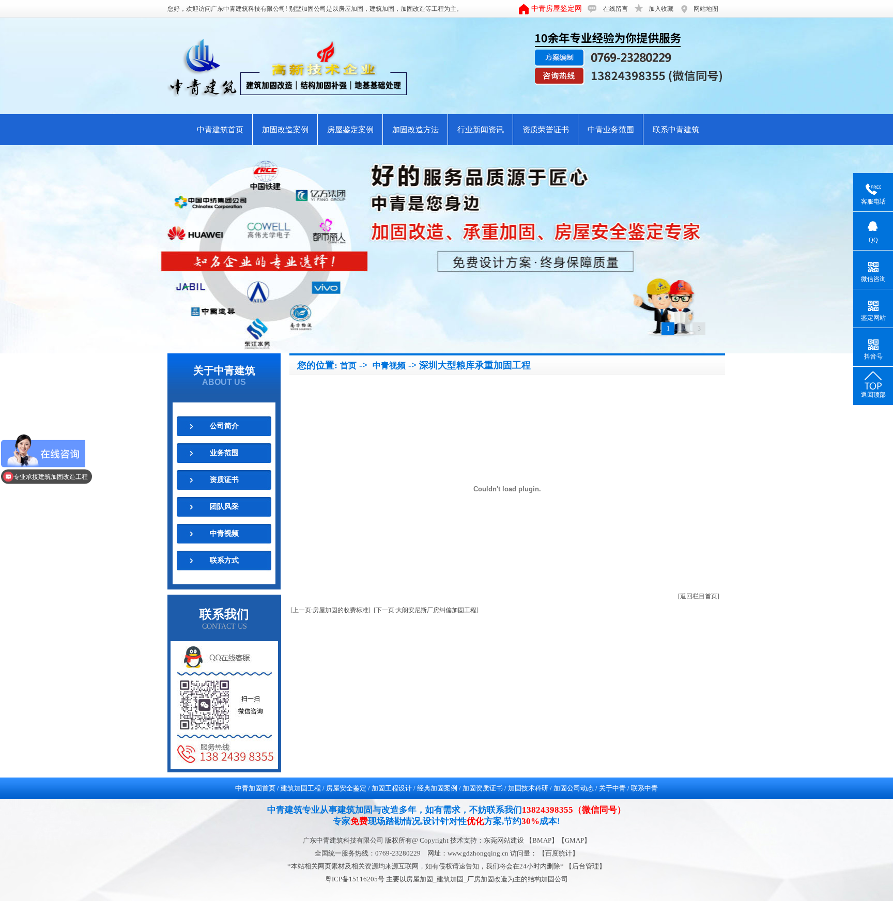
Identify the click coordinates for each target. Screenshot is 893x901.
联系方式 (224, 560)
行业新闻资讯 (480, 130)
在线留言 (615, 8)
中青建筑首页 (220, 130)
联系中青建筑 (676, 130)
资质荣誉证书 (545, 130)
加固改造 (413, 8)
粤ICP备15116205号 (355, 879)
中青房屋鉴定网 (556, 8)
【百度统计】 (558, 853)
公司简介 (224, 426)
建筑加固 (381, 8)
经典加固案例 (437, 788)
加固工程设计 (392, 788)
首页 (348, 365)
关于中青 (612, 788)
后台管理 (585, 866)
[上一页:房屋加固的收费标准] (330, 610)
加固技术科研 (528, 788)
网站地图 (706, 8)
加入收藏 (661, 8)
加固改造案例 (285, 130)
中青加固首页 (255, 788)
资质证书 (224, 480)
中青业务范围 (611, 130)
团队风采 (224, 506)
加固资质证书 (483, 788)
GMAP (574, 840)
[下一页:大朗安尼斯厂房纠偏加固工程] (426, 610)
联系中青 (644, 788)
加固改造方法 (415, 130)
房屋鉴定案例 (350, 130)
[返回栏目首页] (698, 596)
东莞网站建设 (504, 840)
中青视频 (224, 533)
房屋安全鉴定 (346, 788)
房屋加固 (350, 8)
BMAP (541, 840)
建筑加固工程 (301, 788)
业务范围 (224, 453)
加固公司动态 (573, 788)
